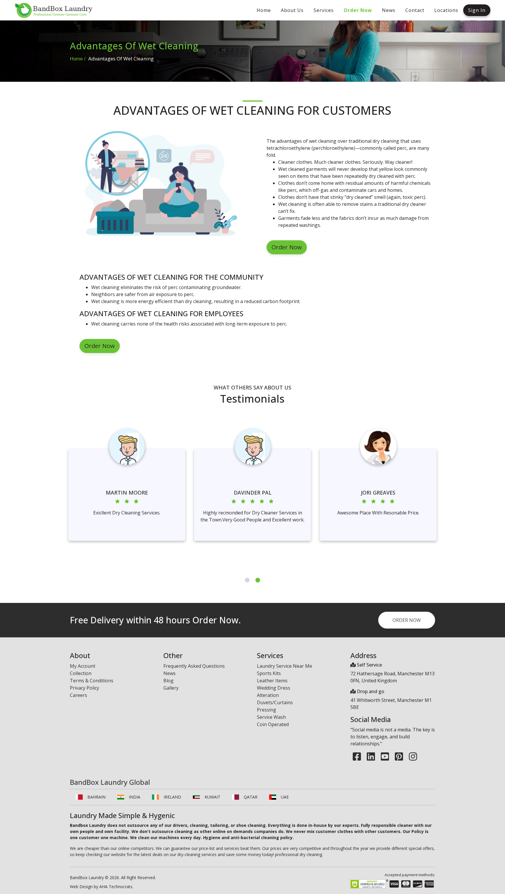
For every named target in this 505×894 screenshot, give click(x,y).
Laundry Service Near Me (284, 666)
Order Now (286, 247)
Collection (80, 673)
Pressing (266, 710)
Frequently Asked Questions (194, 666)
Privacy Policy (84, 688)
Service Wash (271, 717)
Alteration (268, 695)
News (169, 673)
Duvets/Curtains (275, 702)
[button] (247, 580)
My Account (82, 666)
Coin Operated (273, 724)
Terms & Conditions (91, 680)
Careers (78, 695)
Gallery (171, 688)
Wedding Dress (273, 688)
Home (76, 59)
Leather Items (272, 680)
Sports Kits (269, 673)
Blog (168, 680)
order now (406, 620)
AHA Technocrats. (116, 886)
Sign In (476, 10)
